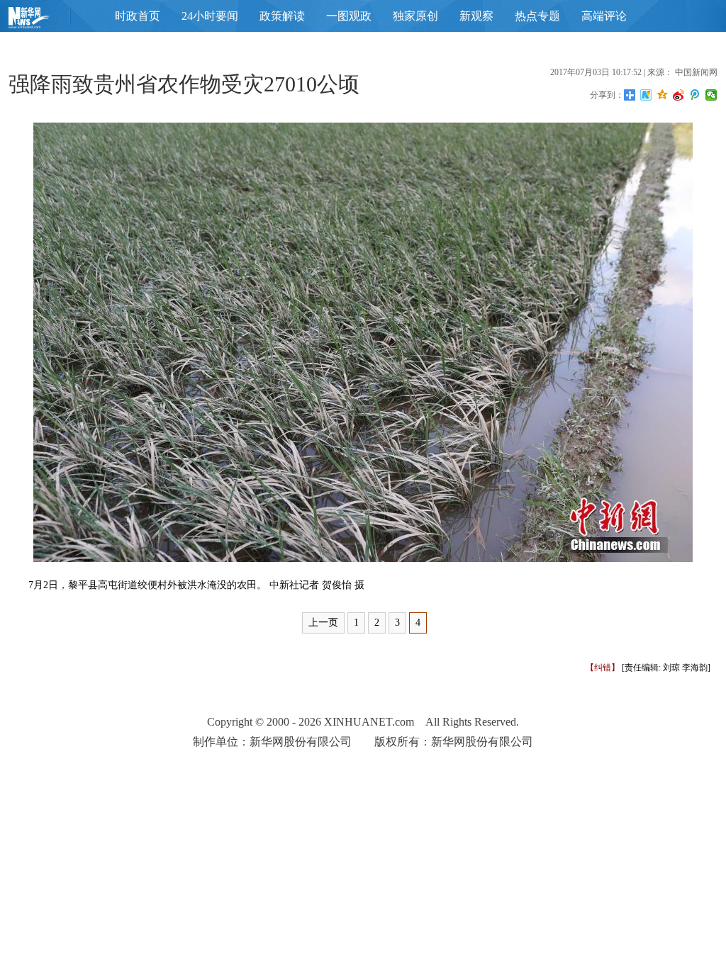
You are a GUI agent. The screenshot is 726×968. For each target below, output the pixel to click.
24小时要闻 (210, 16)
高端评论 (604, 16)
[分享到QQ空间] (663, 95)
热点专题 (537, 16)
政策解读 (282, 16)
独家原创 (415, 16)
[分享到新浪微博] (679, 95)
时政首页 (137, 16)
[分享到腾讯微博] (695, 95)
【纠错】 (603, 667)
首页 (51, 21)
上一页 (323, 622)
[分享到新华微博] (646, 95)
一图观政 (349, 16)
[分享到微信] (711, 95)
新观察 (476, 16)
